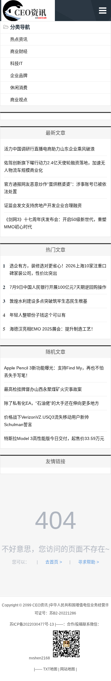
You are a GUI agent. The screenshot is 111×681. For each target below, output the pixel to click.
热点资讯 (18, 39)
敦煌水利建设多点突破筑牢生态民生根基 (48, 301)
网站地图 (67, 669)
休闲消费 (18, 87)
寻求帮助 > (88, 561)
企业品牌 (18, 75)
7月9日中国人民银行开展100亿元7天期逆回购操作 (58, 287)
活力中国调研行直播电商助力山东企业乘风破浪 (49, 148)
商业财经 (18, 51)
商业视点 (18, 99)
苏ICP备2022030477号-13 (32, 624)
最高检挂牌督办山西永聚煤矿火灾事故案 (43, 389)
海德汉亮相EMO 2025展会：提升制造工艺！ (52, 328)
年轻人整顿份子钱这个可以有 (38, 314)
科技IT (16, 63)
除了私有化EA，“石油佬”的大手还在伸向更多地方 (51, 403)
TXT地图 (50, 669)
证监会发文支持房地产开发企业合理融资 (43, 205)
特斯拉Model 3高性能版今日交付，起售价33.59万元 (54, 438)
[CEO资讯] (28, 18)
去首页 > (53, 561)
